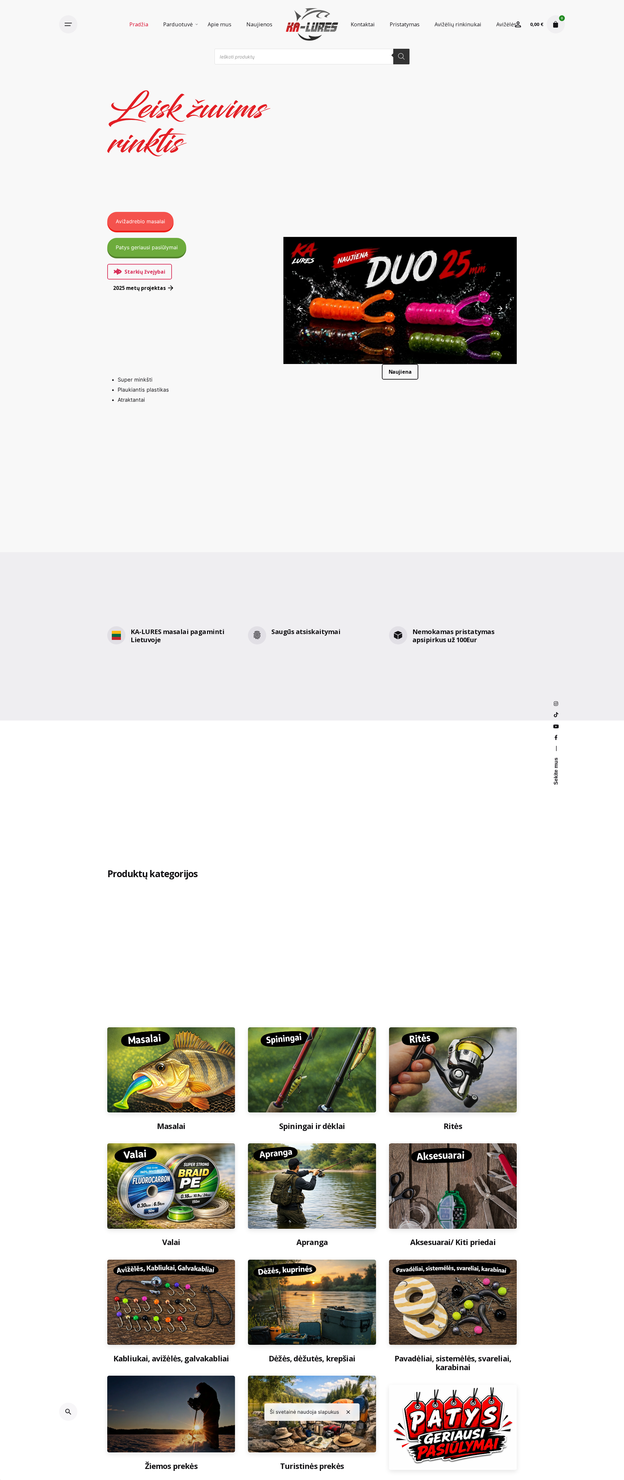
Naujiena (399, 371)
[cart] (556, 24)
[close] (348, 1412)
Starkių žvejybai (144, 271)
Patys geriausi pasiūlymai (147, 247)
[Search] (401, 56)
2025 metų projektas (139, 288)
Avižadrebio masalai (140, 221)
